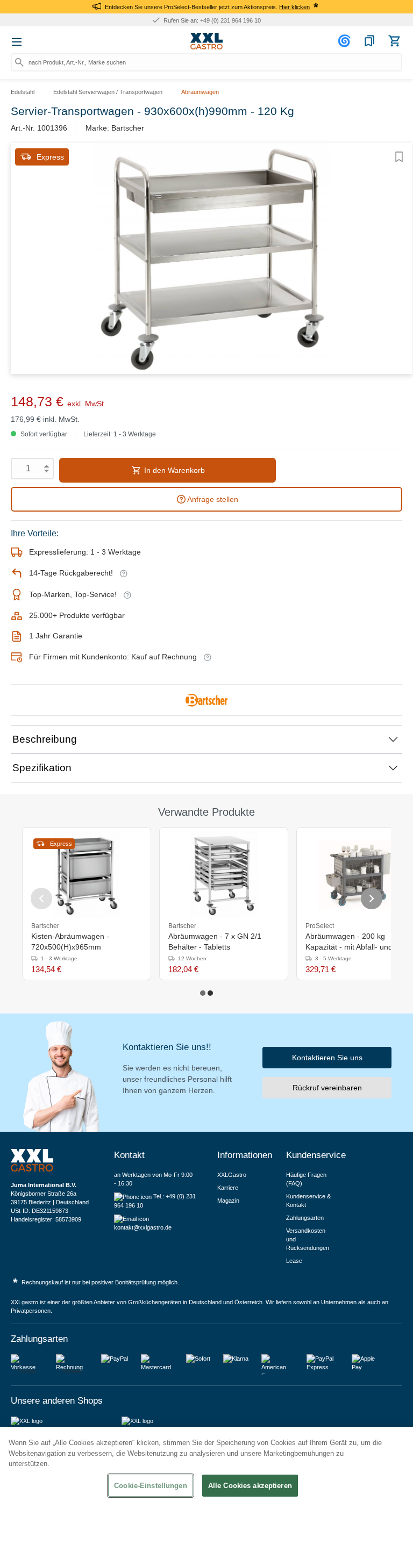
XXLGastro (231, 1175)
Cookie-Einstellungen (150, 1486)
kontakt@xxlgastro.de (143, 1227)
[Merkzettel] (369, 41)
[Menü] (17, 42)
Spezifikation (42, 767)
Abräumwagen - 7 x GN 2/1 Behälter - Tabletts (214, 941)
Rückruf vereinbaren (327, 1087)
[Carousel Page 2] (210, 993)
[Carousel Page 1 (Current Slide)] (202, 993)
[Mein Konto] (346, 41)
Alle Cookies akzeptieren (250, 1486)
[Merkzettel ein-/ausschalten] (399, 157)
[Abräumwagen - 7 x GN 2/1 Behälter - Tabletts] (223, 875)
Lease (294, 1260)
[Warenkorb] (394, 41)
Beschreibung (44, 739)
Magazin (228, 1200)
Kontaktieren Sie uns (327, 1057)
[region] (206, 1486)
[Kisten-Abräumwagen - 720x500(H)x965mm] (86, 875)
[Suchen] (19, 62)
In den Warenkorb (173, 470)
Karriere (227, 1187)
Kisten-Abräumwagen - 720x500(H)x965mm (70, 941)
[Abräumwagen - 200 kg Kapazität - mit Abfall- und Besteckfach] (361, 875)
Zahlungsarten (305, 1218)
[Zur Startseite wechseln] (206, 41)
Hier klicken (294, 7)
